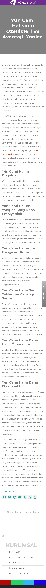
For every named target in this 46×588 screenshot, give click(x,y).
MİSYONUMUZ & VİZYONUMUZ (22, 557)
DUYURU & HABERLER (18, 574)
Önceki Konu (13, 512)
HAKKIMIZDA (14, 552)
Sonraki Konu (33, 512)
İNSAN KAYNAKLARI (17, 568)
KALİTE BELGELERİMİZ (18, 563)
